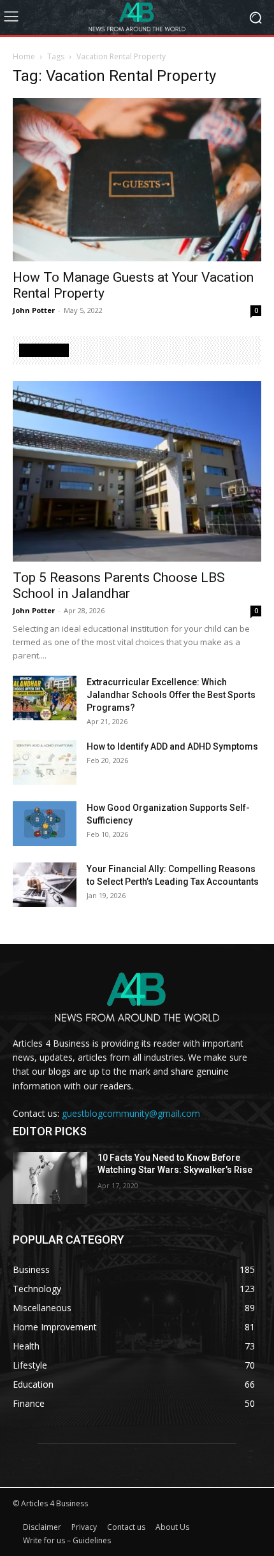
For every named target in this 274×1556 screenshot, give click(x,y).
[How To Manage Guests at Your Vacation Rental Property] (137, 179)
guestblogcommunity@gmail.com (131, 1113)
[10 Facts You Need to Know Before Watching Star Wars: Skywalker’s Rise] (50, 1178)
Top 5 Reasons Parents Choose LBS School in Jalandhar (119, 585)
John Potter (34, 310)
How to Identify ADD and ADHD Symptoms (172, 746)
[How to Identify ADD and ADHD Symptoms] (44, 762)
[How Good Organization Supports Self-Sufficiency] (44, 823)
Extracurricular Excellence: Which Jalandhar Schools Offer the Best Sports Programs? (171, 695)
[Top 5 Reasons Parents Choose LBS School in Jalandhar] (137, 471)
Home (24, 56)
